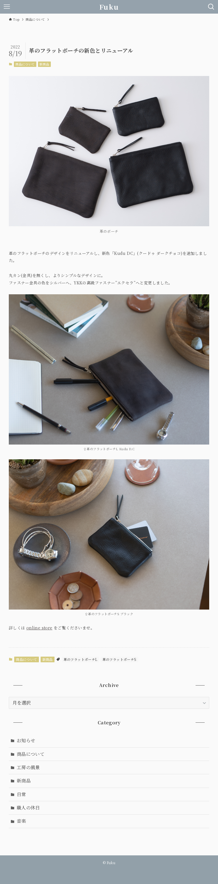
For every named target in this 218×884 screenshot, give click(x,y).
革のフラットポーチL (80, 659)
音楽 (21, 821)
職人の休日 (28, 807)
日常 (21, 794)
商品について (25, 64)
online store (39, 628)
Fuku (109, 6)
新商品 (44, 64)
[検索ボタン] (211, 7)
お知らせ (26, 740)
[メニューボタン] (7, 7)
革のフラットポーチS (119, 659)
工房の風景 (28, 767)
